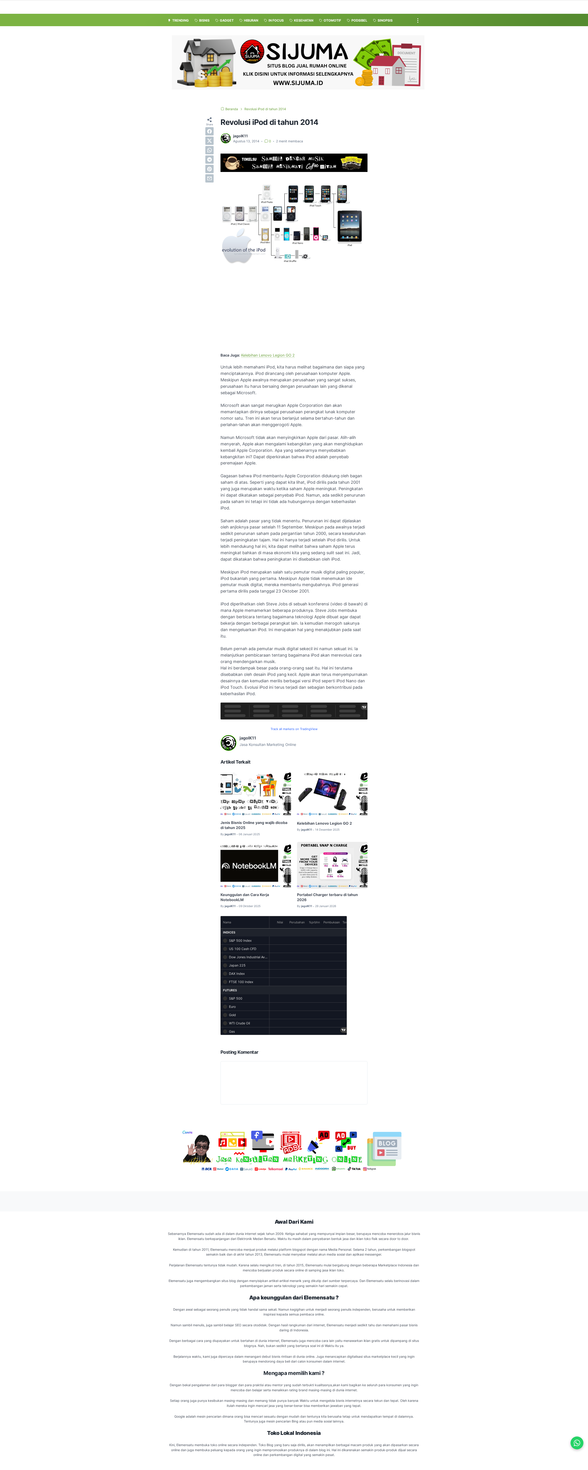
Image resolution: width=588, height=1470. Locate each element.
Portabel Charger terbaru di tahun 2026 (327, 897)
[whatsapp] (209, 150)
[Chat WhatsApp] (577, 1442)
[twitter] (209, 141)
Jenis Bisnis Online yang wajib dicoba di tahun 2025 (253, 825)
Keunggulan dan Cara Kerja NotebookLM (244, 897)
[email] (209, 178)
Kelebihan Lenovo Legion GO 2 (268, 355)
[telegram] (209, 159)
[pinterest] (209, 169)
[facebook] (209, 131)
